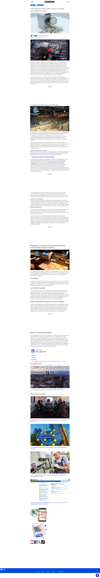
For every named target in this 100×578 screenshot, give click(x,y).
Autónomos (40, 5)
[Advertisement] (50, 95)
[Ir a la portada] (49, 2)
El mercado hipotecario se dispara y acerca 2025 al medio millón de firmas (47, 389)
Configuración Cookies (61, 571)
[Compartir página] (68, 2)
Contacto (43, 571)
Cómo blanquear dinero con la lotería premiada (43, 156)
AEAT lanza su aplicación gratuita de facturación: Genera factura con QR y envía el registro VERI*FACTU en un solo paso (49, 503)
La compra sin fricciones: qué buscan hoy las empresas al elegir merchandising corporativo (48, 420)
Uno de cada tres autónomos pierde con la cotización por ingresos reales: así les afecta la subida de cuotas (48, 476)
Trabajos (33, 5)
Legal (48, 571)
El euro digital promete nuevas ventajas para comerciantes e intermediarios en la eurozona (48, 448)
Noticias (33, 355)
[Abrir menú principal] (32, 1)
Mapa (38, 571)
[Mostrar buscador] (66, 2)
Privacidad (53, 571)
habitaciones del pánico (35, 207)
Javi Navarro (41, 35)
